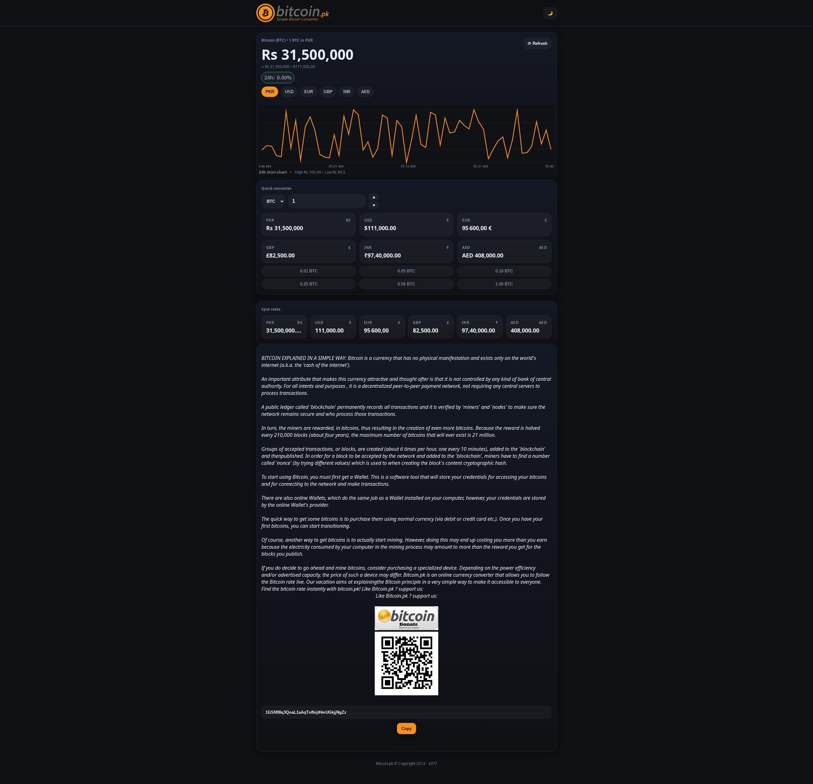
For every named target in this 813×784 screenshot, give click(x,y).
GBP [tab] (328, 91)
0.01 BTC (309, 271)
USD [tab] (289, 91)
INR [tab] (346, 91)
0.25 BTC (309, 284)
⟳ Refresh (538, 43)
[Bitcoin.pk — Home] (292, 13)
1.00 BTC (504, 284)
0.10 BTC (504, 271)
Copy (406, 728)
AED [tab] (365, 91)
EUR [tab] (308, 91)
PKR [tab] (269, 91)
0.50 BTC (406, 284)
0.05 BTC (406, 271)
